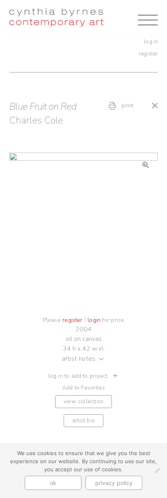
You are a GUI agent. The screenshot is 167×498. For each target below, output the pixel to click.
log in (151, 41)
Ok (53, 482)
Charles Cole (36, 120)
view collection (83, 401)
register (148, 53)
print (126, 105)
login (94, 320)
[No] (157, 470)
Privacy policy (114, 482)
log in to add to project (78, 376)
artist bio (83, 420)
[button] (145, 164)
